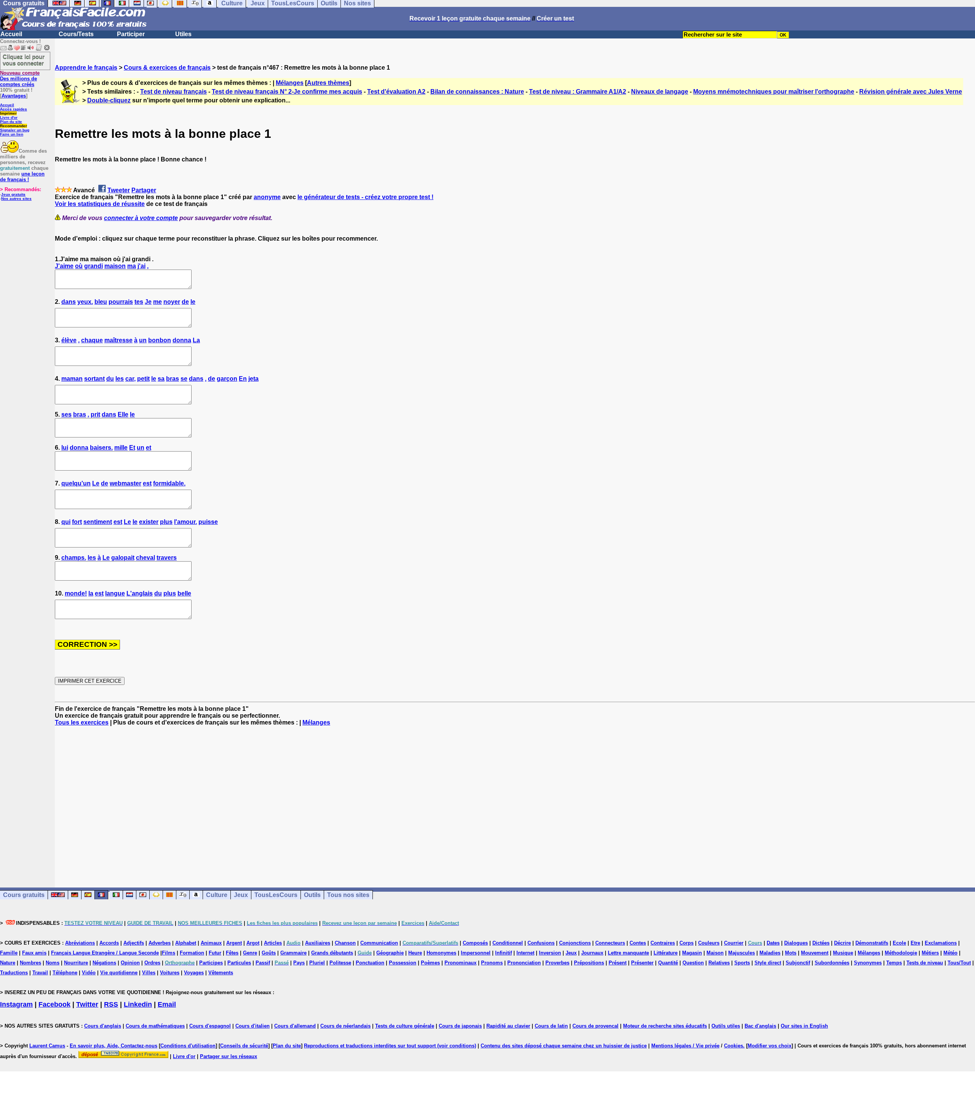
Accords (109, 943)
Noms (52, 963)
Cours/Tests (76, 34)
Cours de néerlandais (345, 1026)
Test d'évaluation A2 (396, 91)
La (196, 340)
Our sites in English (804, 1026)
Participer (131, 34)
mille (121, 447)
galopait (122, 557)
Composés (475, 943)
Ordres (152, 963)
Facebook (54, 1004)
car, (130, 378)
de (185, 302)
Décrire (842, 943)
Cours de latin (551, 1026)
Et (132, 447)
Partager (143, 190)
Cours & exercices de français (167, 67)
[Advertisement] (514, 800)
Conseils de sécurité (244, 1046)
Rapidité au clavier (508, 1026)
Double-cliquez (109, 100)
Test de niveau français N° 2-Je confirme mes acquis (287, 91)
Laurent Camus (47, 1046)
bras (172, 378)
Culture (216, 895)
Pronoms (492, 963)
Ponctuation (370, 963)
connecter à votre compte (141, 218)
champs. (73, 557)
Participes (211, 963)
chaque (92, 340)
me (157, 302)
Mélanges (290, 83)
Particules (239, 963)
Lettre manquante (628, 953)
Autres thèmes (328, 83)
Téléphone (65, 972)
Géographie (390, 953)
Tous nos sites (348, 895)
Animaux (211, 943)
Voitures (169, 972)
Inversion (550, 953)
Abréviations (80, 943)
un (143, 340)
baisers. (101, 447)
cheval (145, 557)
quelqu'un (76, 483)
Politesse (340, 963)
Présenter (642, 963)
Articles (273, 943)
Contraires (663, 943)
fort (77, 522)
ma (131, 266)
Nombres (30, 963)
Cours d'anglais (102, 1026)
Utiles (183, 34)
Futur (215, 953)
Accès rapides (13, 109)
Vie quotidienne (118, 972)
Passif (263, 963)
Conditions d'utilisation (188, 1046)
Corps (686, 943)
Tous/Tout (959, 963)
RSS (111, 1004)
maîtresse (118, 340)
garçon (227, 378)
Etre (915, 943)
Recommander (13, 126)
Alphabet (185, 943)
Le (95, 483)
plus (166, 522)
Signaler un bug (14, 130)
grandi (93, 266)
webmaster (125, 483)
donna (182, 340)
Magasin (692, 953)
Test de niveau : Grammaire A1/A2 (577, 91)
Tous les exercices (82, 722)
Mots (790, 953)
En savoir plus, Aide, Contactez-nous (113, 1046)
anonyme (267, 197)
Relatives (719, 963)
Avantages (14, 96)
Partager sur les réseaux (228, 1056)
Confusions (541, 943)
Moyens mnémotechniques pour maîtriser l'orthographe (773, 91)
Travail (40, 972)
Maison (715, 953)
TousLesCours (275, 895)
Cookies (733, 1046)
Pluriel (317, 963)
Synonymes (868, 963)
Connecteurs (610, 943)
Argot (252, 943)
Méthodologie (901, 953)
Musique (843, 953)
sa (161, 378)
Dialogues (796, 943)
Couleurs (708, 943)
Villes (148, 972)
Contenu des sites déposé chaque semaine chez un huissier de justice (564, 1046)
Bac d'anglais (760, 1026)
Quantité (668, 963)
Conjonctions (575, 943)
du (110, 378)
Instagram (16, 1004)
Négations (104, 963)
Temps (894, 963)
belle (184, 593)
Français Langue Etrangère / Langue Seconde (105, 953)
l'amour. (185, 522)
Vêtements (220, 972)
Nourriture (76, 963)
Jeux (241, 895)
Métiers (930, 953)
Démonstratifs (871, 943)
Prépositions (589, 963)
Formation (192, 953)
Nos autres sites (16, 198)
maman (72, 378)
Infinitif (503, 953)
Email (167, 1004)
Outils (312, 895)
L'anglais (139, 593)
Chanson (345, 943)
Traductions (14, 972)
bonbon (159, 340)
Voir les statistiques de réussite (100, 204)
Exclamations (941, 943)
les (119, 378)
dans (68, 302)
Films (168, 953)
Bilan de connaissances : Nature (477, 91)
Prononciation (524, 963)
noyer (171, 302)
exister (148, 522)
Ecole (899, 943)
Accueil (11, 34)
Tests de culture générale (404, 1026)
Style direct (767, 963)
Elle (123, 414)
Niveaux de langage (659, 91)
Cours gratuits (24, 895)
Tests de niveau (924, 963)
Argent (234, 943)
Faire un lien (11, 134)
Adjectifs (133, 943)
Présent (618, 963)
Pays (299, 963)
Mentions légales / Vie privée (685, 1046)
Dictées (821, 943)
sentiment (97, 522)
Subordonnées (832, 963)
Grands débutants (332, 953)
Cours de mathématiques (155, 1026)
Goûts (269, 953)
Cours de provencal (595, 1026)
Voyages (194, 972)
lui (64, 447)
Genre (250, 953)
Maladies (769, 953)
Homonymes (441, 953)
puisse (208, 522)
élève (69, 340)
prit (95, 414)
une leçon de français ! (22, 176)
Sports (742, 963)
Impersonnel (476, 953)
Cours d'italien (252, 1026)
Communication (379, 943)
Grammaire (293, 953)
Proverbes (557, 963)
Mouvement (814, 953)
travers (167, 557)
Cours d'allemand (295, 1026)
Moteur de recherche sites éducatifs (665, 1026)
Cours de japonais (460, 1026)
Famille (9, 953)
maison (115, 266)
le (192, 302)
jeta (253, 378)
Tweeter (118, 190)
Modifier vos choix (769, 1046)
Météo (950, 953)
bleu (100, 302)
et (148, 447)
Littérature (666, 953)
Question (693, 963)
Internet (525, 953)
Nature (7, 963)
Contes (638, 943)
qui (65, 522)
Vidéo (89, 972)
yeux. (85, 302)
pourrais (121, 302)
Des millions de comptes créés (20, 78)
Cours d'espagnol (210, 1026)
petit (143, 378)
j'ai (141, 266)
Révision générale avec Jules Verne (910, 91)
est (147, 483)
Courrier (733, 943)
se (184, 378)
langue (115, 593)
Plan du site (11, 122)
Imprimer (8, 113)
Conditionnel (507, 943)
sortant (94, 378)
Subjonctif (798, 963)
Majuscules (741, 953)
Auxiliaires (317, 943)
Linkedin (138, 1004)
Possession (402, 963)
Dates (773, 943)
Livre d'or (9, 117)
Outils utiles (725, 1026)
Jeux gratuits (13, 194)
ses (66, 414)
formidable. (169, 483)
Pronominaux (460, 963)
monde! (76, 593)
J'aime (64, 266)
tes (138, 302)
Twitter (87, 1004)
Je (148, 302)
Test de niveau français (173, 91)
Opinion (130, 963)
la (90, 593)
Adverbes (160, 943)
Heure (415, 953)
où (79, 266)
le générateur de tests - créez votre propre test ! (365, 197)
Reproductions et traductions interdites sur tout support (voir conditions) (390, 1046)
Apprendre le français (86, 67)
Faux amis (34, 953)
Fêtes (232, 953)
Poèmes (430, 963)
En (243, 378)
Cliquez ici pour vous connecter (24, 59)
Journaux (592, 953)
